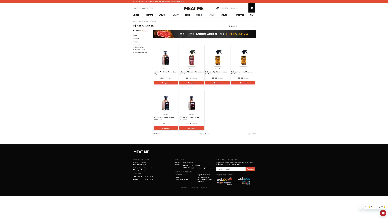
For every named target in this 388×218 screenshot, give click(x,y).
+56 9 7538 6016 (188, 163)
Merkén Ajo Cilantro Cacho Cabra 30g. (164, 118)
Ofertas (149, 15)
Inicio (135, 21)
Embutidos (225, 15)
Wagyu (176, 15)
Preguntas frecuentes (203, 175)
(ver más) (180, 1)
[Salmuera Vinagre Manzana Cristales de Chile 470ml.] (243, 58)
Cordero (199, 15)
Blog (177, 177)
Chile (137, 38)
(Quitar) (144, 31)
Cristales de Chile (141, 52)
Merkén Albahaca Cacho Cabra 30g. (165, 73)
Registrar (250, 169)
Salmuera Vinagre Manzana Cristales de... (241, 73)
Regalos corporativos (203, 177)
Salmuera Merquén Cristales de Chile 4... (191, 73)
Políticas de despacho (182, 179)
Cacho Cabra (140, 50)
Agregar (166, 83)
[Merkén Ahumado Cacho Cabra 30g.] (191, 103)
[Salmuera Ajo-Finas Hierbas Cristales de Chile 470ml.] (217, 58)
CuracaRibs (139, 47)
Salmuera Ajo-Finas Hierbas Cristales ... (216, 73)
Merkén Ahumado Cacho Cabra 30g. (189, 118)
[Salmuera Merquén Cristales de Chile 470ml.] (191, 58)
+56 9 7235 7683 (196, 165)
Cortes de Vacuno (181, 175)
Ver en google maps (140, 164)
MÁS (252, 15)
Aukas (137, 45)
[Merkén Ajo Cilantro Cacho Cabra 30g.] (165, 103)
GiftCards (240, 15)
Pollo (212, 15)
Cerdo (187, 15)
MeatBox (136, 15)
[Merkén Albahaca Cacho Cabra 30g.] (165, 58)
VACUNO (162, 15)
